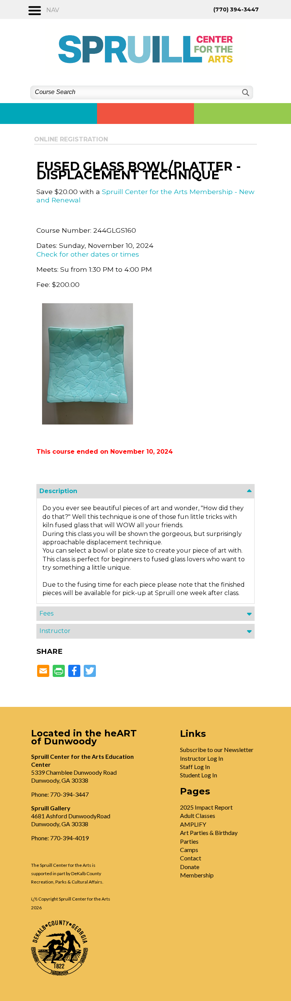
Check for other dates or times (87, 254)
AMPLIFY (193, 824)
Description (58, 491)
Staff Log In (195, 766)
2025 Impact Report (206, 807)
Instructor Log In (201, 758)
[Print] (59, 671)
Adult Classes (197, 815)
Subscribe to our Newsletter (216, 749)
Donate (189, 866)
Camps (189, 849)
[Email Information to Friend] (43, 671)
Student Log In (198, 775)
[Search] (245, 93)
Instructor (54, 630)
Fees (46, 613)
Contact (190, 858)
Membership (197, 875)
